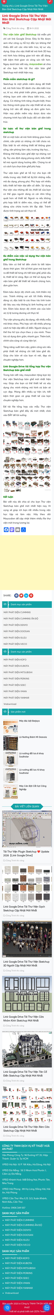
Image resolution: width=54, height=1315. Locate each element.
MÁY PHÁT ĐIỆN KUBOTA (16, 666)
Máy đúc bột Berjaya (29, 721)
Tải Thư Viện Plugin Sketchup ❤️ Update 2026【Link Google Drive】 (26, 853)
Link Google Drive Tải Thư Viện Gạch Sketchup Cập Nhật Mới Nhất (24, 908)
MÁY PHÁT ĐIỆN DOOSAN (17, 631)
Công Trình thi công (15, 28)
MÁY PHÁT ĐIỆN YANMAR (16, 698)
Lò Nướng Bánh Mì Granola (33, 737)
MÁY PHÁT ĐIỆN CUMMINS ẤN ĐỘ (21, 618)
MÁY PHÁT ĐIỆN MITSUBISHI (18, 672)
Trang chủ (7, 6)
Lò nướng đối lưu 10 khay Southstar (32, 771)
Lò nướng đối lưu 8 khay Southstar (31, 755)
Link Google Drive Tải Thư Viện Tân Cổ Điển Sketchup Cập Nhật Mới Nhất (25, 1074)
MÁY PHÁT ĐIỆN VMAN (15, 691)
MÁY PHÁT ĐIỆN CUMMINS (17, 612)
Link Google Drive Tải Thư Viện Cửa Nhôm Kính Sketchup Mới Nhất (23, 1018)
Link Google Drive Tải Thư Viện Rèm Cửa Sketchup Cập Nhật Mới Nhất (26, 1129)
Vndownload (10, 704)
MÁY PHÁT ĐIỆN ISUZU (15, 638)
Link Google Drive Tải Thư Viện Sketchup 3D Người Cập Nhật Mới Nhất (26, 963)
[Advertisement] (27, 562)
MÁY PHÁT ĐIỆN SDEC (15, 685)
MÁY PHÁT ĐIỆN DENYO (16, 625)
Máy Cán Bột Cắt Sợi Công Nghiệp (32, 788)
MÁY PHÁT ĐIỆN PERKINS (16, 679)
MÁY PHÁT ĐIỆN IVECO (15, 644)
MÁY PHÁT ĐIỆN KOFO (15, 660)
